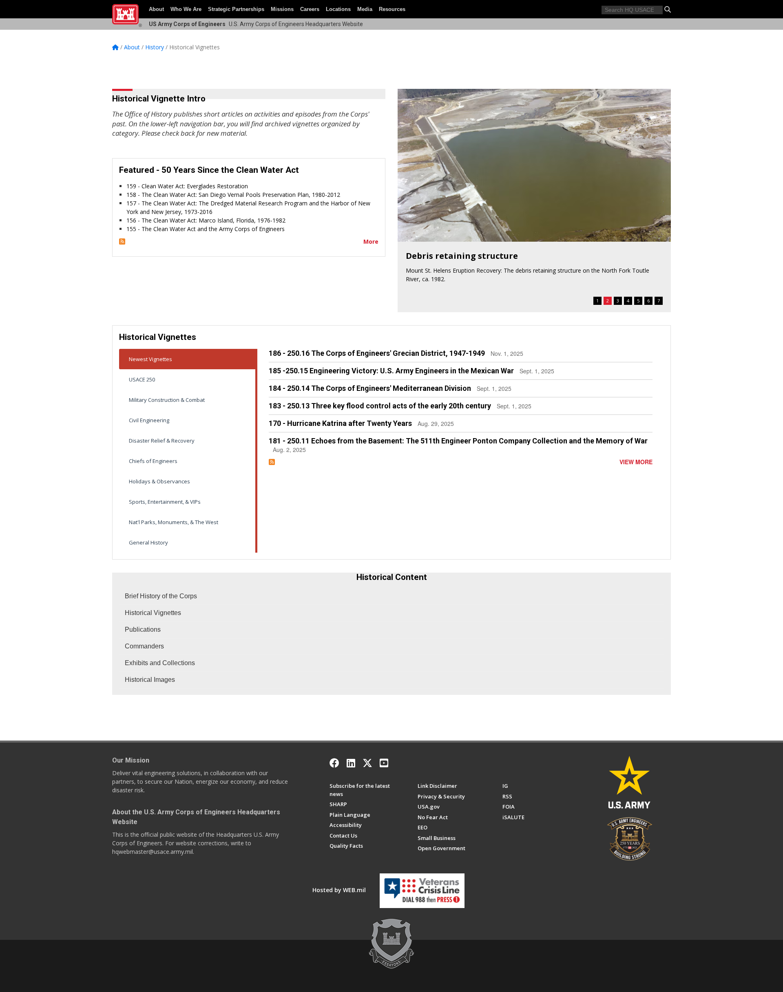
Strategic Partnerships (236, 9)
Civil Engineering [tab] (149, 420)
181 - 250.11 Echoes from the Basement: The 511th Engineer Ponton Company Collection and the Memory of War (458, 440)
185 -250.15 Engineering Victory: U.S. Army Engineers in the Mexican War (391, 370)
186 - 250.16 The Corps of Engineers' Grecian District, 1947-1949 (377, 353)
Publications (143, 629)
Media (364, 9)
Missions (282, 9)
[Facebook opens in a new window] (334, 763)
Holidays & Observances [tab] (159, 481)
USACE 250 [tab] (142, 379)
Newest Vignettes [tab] (150, 359)
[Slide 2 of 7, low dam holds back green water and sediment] (534, 165)
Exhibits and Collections (160, 662)
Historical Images (150, 679)
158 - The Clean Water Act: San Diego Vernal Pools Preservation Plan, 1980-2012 (233, 194)
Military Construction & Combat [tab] (167, 399)
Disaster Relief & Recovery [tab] (162, 440)
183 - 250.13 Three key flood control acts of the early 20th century (380, 405)
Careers (309, 9)
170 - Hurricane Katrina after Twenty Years (340, 423)
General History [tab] (148, 542)
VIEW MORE (635, 462)
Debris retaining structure (462, 255)
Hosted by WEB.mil (339, 890)
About (156, 9)
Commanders (144, 646)
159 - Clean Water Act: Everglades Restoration (187, 186)
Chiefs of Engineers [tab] (153, 461)
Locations (338, 9)
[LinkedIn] (351, 763)
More (370, 241)
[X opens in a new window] (367, 763)
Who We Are (185, 9)
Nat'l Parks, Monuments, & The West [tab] (173, 522)
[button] (667, 9)
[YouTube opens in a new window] (384, 763)
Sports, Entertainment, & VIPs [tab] (165, 501)
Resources (392, 9)
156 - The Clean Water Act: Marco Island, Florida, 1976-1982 (205, 220)
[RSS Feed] (122, 241)
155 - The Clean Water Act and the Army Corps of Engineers (205, 229)
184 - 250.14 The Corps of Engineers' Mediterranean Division (370, 388)
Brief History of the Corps (161, 596)
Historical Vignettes (153, 612)
